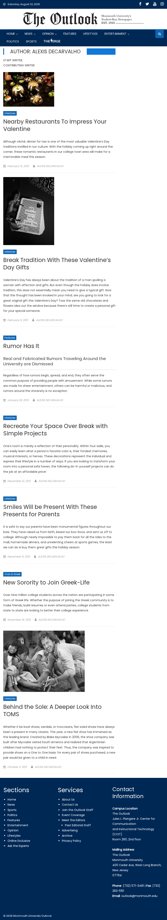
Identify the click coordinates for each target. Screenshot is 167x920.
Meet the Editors (73, 820)
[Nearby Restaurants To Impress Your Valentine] (59, 89)
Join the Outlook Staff (77, 810)
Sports (31, 41)
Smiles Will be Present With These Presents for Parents (50, 510)
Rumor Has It (21, 346)
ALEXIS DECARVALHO (50, 166)
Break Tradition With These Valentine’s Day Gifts (57, 263)
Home (11, 34)
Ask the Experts (18, 846)
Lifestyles (90, 34)
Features (69, 34)
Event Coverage (73, 815)
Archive (67, 836)
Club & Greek (12, 574)
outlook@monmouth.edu (139, 896)
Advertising (70, 830)
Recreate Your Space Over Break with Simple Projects (55, 430)
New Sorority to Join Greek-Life (46, 583)
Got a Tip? (52, 42)
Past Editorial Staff (78, 825)
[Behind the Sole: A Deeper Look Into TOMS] (59, 661)
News (28, 34)
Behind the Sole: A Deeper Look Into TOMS (52, 710)
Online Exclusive (19, 841)
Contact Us (70, 805)
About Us (68, 799)
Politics (13, 41)
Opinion (48, 34)
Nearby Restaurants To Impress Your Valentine (55, 125)
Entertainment (115, 34)
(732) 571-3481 (133, 886)
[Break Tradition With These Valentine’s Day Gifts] (59, 211)
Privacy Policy (71, 841)
